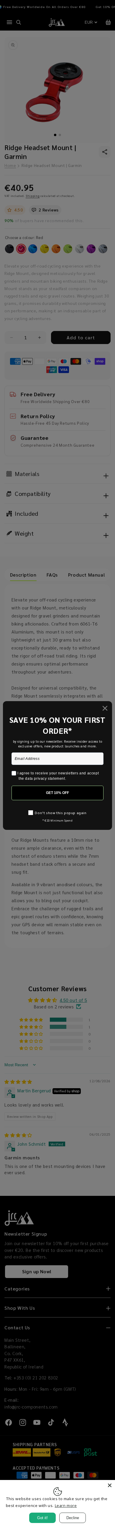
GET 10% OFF (57, 793)
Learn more (66, 1505)
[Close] (110, 1485)
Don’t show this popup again (60, 812)
